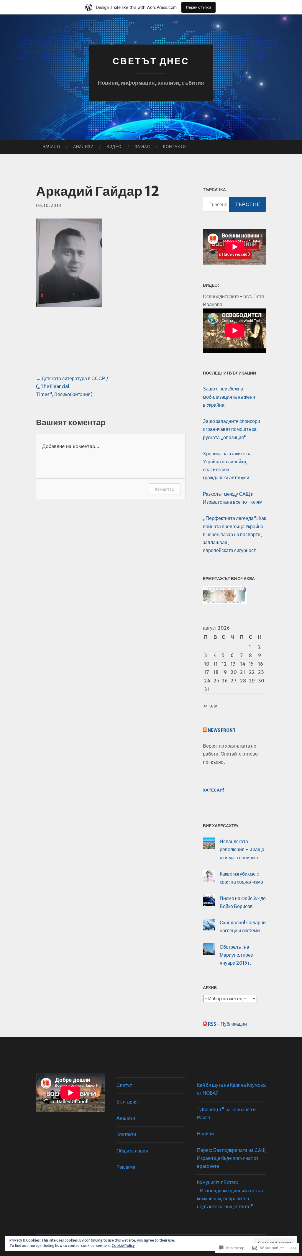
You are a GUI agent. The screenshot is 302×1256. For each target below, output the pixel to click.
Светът (124, 1085)
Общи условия (132, 1151)
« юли (210, 706)
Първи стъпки (198, 7)
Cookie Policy (123, 1245)
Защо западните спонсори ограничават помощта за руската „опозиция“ (231, 429)
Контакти (174, 146)
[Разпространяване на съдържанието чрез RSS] (205, 730)
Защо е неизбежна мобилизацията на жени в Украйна (229, 397)
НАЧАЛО (51, 146)
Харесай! (213, 790)
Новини (205, 1134)
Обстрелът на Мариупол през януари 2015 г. (236, 955)
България (127, 1102)
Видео (114, 146)
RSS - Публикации (227, 1024)
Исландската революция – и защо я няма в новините (242, 849)
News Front (222, 730)
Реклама (125, 1167)
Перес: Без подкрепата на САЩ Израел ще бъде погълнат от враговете (231, 1158)
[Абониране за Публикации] (205, 1024)
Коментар (164, 489)
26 (225, 681)
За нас (142, 146)
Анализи (83, 146)
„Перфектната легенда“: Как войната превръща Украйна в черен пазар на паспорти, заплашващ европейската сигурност (234, 534)
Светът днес (151, 61)
